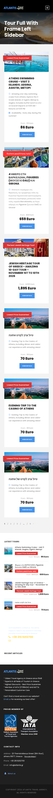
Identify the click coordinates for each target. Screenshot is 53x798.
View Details (27, 135)
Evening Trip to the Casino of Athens (22, 407)
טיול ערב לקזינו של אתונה (23, 479)
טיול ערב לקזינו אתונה (21, 335)
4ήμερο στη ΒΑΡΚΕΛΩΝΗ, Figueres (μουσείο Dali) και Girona (24, 178)
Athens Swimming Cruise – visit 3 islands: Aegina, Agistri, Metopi (21, 83)
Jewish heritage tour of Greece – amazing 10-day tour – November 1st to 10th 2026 (24, 270)
